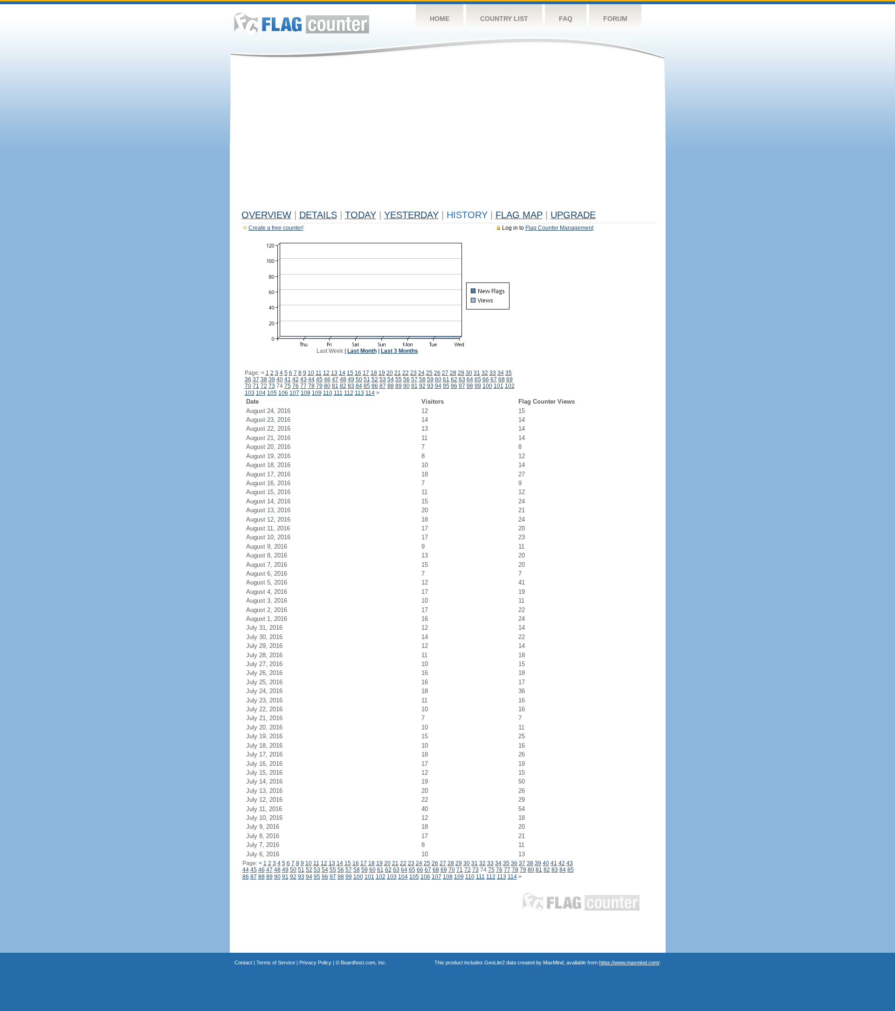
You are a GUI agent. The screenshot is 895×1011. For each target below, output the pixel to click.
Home (439, 18)
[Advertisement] (447, 136)
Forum (615, 18)
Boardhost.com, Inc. (363, 962)
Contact (243, 962)
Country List (504, 18)
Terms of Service (275, 962)
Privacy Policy (315, 962)
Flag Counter (301, 23)
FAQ (565, 18)
